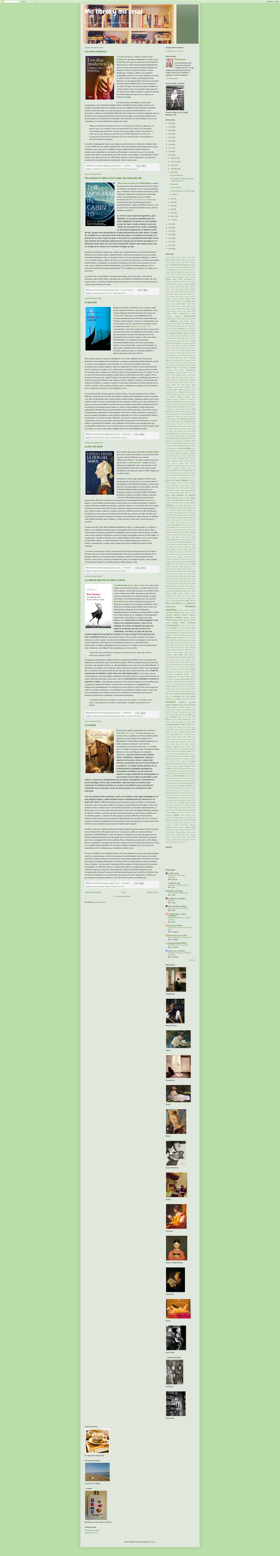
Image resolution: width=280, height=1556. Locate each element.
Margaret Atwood (184, 647)
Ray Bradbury (185, 759)
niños (190, 714)
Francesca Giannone (177, 461)
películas (192, 744)
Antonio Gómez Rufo (183, 306)
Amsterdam (187, 279)
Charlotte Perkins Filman (177, 353)
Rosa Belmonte (190, 776)
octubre (173, 165)
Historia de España (125, 169)
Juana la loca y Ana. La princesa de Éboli (180, 928)
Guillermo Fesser (176, 483)
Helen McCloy (180, 488)
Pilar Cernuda (176, 754)
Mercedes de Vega (171, 684)
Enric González (170, 436)
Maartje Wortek (190, 635)
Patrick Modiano (177, 737)
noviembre (174, 161)
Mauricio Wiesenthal (174, 679)
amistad (168, 279)
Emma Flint (182, 431)
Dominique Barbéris (172, 399)
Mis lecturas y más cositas (177, 935)
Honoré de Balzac (184, 498)
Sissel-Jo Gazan (184, 798)
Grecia (179, 478)
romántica (181, 775)
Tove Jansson (181, 820)
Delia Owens (175, 392)
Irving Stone (178, 508)
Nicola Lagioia (174, 712)
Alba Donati (185, 262)
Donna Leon (96, 437)
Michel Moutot (190, 686)
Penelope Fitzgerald (172, 746)
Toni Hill (174, 817)
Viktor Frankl (191, 832)
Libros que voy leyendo (176, 950)
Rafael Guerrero (180, 756)
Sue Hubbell (169, 808)
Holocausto (175, 498)
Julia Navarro (179, 574)
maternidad (178, 674)
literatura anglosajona (99, 293)
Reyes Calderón (185, 766)
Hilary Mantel (171, 495)
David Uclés (187, 390)
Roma (176, 775)
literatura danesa (190, 612)
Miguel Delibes (190, 691)
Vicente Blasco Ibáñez (172, 830)
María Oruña (187, 657)
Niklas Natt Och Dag (181, 714)
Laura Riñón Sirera (179, 596)
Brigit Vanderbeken (189, 331)
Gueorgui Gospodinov (188, 478)
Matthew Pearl (185, 677)
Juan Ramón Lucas (181, 571)
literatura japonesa (183, 620)
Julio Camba (191, 579)
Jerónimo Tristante (189, 532)
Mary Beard (181, 669)
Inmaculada (181, 59)
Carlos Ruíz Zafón (179, 338)
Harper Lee (177, 485)
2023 (170, 134)
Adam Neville (176, 257)
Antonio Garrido (170, 306)
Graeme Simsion (171, 478)
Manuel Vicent (179, 642)
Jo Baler (174, 542)
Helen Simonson (170, 490)
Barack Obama (176, 319)
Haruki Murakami (186, 485)
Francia (168, 463)
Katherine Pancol (176, 588)
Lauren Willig (190, 596)
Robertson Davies (176, 773)
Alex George (175, 267)
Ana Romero (180, 284)
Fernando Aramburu (188, 453)
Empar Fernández (183, 434)
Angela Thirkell (190, 289)
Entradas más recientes (93, 892)
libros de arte (190, 600)
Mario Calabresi (175, 662)
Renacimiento (175, 763)
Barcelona (173, 321)
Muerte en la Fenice (139, 326)
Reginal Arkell (185, 761)
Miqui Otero (169, 696)
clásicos (187, 365)
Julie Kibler (175, 579)
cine (176, 363)
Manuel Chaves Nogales (188, 640)
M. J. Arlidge (174, 635)
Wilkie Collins (181, 837)
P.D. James (175, 729)
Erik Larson (192, 438)
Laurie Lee (178, 598)
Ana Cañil (182, 282)
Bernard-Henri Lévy (179, 326)
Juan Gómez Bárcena (179, 564)
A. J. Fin (168, 257)
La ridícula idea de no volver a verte (105, 580)
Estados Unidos (190, 441)
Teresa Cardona (171, 812)
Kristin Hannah (171, 593)
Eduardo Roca (176, 414)
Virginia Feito (170, 835)
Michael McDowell (172, 686)
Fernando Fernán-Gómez (173, 456)
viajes (193, 827)
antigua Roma (190, 301)
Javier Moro (184, 525)
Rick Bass (192, 768)
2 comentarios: (128, 166)
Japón (185, 520)
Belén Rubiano (184, 321)
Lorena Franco (182, 628)
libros (183, 601)
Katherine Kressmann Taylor (180, 586)
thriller (176, 815)
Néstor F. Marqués (176, 710)
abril (172, 209)
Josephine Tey (170, 559)
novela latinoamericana (178, 722)
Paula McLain (176, 742)
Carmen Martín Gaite (182, 341)
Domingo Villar (190, 397)
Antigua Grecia (180, 301)
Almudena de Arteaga (182, 272)
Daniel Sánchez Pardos (181, 382)
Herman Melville (180, 493)
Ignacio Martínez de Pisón (181, 500)
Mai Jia (187, 638)
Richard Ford (175, 768)
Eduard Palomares (185, 412)
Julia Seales (188, 574)
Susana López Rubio (179, 808)
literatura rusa (184, 625)
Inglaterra (170, 505)
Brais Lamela (179, 331)
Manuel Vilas (188, 642)
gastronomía (188, 470)
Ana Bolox (175, 282)
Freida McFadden (179, 466)
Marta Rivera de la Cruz (173, 667)
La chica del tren (138, 199)
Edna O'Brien (175, 412)
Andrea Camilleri (189, 284)
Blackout (171, 900)
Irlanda (172, 508)
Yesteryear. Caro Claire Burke (178, 908)
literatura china (179, 612)
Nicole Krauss (183, 712)
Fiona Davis (174, 458)
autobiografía (96, 716)
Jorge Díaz (192, 549)
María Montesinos (176, 657)
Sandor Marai (185, 783)
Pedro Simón (184, 744)
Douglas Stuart (176, 407)
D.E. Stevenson (180, 380)
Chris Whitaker (184, 358)
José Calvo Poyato (187, 552)
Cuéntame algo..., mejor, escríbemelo (177, 915)
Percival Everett (186, 746)
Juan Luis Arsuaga (175, 569)
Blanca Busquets (190, 328)
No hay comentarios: (127, 290)
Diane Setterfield (175, 394)
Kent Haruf (183, 591)
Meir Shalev (182, 682)
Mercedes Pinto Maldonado (186, 684)
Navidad (181, 707)
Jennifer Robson (177, 532)
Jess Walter (169, 535)
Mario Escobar (185, 662)
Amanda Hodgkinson (172, 277)
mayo (172, 205)
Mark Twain (174, 664)
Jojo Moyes (187, 547)
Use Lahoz (192, 822)
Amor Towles (177, 279)
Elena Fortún (176, 416)
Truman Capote (177, 822)
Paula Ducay (188, 739)
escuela (173, 441)
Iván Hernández (181, 513)
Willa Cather (191, 837)
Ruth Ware (122, 293)
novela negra (191, 722)
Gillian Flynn (182, 475)
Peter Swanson (183, 749)
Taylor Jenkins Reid (184, 810)
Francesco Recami (189, 461)
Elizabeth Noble (170, 421)
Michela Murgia (170, 689)
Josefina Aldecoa (176, 557)
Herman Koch (170, 493)
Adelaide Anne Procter (188, 257)
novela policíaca (116, 437)
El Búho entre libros (175, 891)
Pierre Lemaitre (186, 751)
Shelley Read (178, 793)
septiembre (174, 168)
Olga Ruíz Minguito (176, 727)
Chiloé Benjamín (182, 355)
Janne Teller (179, 520)
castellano (192, 345)
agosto (172, 172)
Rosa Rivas (178, 778)
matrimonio (169, 677)
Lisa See (184, 603)
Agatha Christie (176, 260)
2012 (170, 238)
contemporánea (190, 370)
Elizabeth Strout (190, 421)
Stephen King (184, 803)
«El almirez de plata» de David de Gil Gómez (179, 954)
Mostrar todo (191, 960)
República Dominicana (188, 764)
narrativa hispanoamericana (186, 705)
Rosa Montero (138, 716)
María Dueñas (178, 655)
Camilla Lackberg (176, 333)
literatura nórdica (178, 622)
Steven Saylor (183, 805)
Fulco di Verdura (190, 466)
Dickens (183, 394)
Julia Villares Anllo (177, 576)
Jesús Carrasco (185, 537)
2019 (170, 148)
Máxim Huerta (185, 679)
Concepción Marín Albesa (175, 370)
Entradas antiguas (152, 892)
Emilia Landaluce (174, 429)
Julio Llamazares (171, 581)
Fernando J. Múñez (185, 456)
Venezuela (181, 827)
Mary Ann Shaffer (171, 669)
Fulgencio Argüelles (172, 468)
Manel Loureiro (176, 640)
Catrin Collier (170, 348)
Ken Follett (175, 591)
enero (172, 219)
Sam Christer (177, 783)
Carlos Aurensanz (171, 336)
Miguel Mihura (170, 694)
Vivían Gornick (190, 835)
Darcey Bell (176, 385)
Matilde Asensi (190, 674)
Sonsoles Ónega (176, 800)
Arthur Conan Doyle (184, 311)
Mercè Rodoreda (190, 682)
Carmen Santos (185, 343)
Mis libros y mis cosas (114, 11)
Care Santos (191, 333)
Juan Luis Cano (187, 569)
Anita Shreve (191, 292)
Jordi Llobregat (184, 549)
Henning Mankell (190, 490)
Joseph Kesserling (189, 557)
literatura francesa (188, 615)
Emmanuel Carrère (172, 433)
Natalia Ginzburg (172, 707)
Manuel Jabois (170, 642)
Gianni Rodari (173, 475)
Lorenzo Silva (190, 628)
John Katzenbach (178, 547)
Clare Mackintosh (179, 365)
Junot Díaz (188, 581)
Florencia (181, 458)
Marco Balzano (174, 645)
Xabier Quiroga (174, 842)
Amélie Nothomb (190, 277)
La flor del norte (94, 446)
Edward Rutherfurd (185, 414)
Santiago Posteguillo (185, 785)
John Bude (169, 547)
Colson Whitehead (182, 368)
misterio (109, 293)
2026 (170, 123)
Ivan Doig (173, 513)
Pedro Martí (175, 744)
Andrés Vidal (170, 289)
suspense (189, 807)
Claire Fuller (182, 363)
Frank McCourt (190, 463)
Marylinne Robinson (189, 672)
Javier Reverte (170, 527)
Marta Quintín (191, 664)
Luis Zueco (120, 886)
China (177, 358)
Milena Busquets (190, 694)
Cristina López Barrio (188, 375)
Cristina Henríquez (176, 375)
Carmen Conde (170, 341)
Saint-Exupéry (191, 781)
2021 (170, 141)
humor (193, 497)
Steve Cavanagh (174, 805)
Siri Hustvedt (175, 798)
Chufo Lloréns (170, 363)
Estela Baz (169, 443)
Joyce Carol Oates (187, 559)
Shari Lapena (170, 793)
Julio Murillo (180, 581)
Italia (102, 437)
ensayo (193, 436)
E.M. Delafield (186, 409)
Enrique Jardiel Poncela (183, 436)
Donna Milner (187, 402)
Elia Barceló (185, 416)
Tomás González (186, 815)
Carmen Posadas (175, 343)
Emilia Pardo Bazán (185, 429)
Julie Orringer (183, 579)
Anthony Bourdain (178, 299)
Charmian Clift (190, 353)
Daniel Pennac (170, 382)
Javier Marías (176, 525)
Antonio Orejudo (190, 309)
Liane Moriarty (176, 601)
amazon (181, 277)
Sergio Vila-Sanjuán (184, 790)
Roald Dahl (169, 771)
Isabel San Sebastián (176, 510)
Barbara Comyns (185, 319)
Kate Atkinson (179, 583)
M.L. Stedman (182, 635)
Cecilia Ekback (179, 348)
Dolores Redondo (177, 397)
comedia (192, 367)
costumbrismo (96, 169)
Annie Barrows (184, 296)
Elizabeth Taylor (171, 424)
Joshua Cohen (178, 559)
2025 (170, 127)
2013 (170, 234)
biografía (104, 716)
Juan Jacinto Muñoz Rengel (179, 566)
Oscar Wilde (186, 727)
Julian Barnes (187, 576)
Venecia (124, 437)
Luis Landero (180, 633)
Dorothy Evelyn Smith (183, 404)
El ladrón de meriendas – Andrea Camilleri (179, 918)
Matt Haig (177, 677)
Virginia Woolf (180, 835)
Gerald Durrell (174, 473)
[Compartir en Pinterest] (145, 166)
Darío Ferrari (185, 385)
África (168, 260)
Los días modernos (95, 51)
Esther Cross (187, 443)
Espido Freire (96, 571)
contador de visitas (91, 1532)
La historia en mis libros (177, 898)
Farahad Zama (173, 451)
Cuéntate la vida (174, 883)
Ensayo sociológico (182, 438)
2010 (170, 245)
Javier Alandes (170, 522)
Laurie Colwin (170, 598)
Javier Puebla (191, 525)
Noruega (174, 719)
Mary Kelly (179, 672)
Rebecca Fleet (175, 761)
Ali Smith (177, 269)
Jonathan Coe (175, 549)
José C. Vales (177, 552)
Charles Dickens (185, 350)
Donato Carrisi (170, 402)
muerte (174, 699)
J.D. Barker (169, 515)
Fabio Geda (169, 448)
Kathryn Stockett (186, 588)
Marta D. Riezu (182, 664)
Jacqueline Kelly (170, 518)
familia (181, 448)
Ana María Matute (171, 284)
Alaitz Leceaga (176, 262)
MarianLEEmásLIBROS (177, 943)
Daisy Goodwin (190, 380)
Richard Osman (184, 768)
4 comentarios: (126, 434)
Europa (173, 446)
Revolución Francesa (172, 766)
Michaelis (182, 686)
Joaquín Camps (174, 544)
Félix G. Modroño (175, 453)
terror (188, 812)
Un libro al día (173, 873)
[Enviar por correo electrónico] (137, 166)
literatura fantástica (173, 615)
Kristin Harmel (184, 593)
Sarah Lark (172, 788)
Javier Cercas (180, 522)
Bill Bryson (173, 328)
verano (188, 827)
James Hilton (180, 518)
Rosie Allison (173, 781)
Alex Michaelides (184, 267)
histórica (168, 498)
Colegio (173, 367)
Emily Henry (173, 431)
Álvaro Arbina (175, 274)
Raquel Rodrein (175, 759)
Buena (167, 333)
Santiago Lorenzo (174, 786)
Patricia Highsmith (184, 734)
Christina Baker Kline (177, 360)
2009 (170, 248)
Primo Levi (188, 754)
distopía (188, 394)
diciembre (174, 158)
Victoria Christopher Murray (178, 832)
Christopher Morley (189, 360)
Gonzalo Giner (191, 475)
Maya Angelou (174, 682)
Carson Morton (175, 345)
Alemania (185, 265)
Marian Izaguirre (175, 660)
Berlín (188, 323)
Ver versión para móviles (121, 896)
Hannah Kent (169, 485)
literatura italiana (171, 620)
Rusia (178, 781)
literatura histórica (120, 571)
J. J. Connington (190, 513)
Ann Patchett (169, 294)
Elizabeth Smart (180, 421)
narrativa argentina (187, 702)
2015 (170, 227)
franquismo (169, 465)
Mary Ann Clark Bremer (188, 667)
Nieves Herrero (170, 714)
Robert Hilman (177, 771)
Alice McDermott (186, 269)
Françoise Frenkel (177, 463)
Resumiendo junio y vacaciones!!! (179, 937)
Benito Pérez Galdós (178, 323)
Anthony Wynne (170, 301)
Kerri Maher (191, 591)
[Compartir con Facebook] (143, 166)
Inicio (124, 892)
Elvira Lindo (187, 426)
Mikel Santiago (179, 694)
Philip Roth (177, 751)
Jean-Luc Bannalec (175, 530)
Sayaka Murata (191, 788)
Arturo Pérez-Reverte (181, 313)
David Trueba (177, 389)
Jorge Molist (169, 552)
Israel (185, 510)
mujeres (123, 716)
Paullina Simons (186, 742)
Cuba (172, 380)
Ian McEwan (169, 500)
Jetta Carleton (180, 539)
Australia (178, 316)
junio (172, 202)
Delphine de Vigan (185, 392)
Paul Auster (187, 737)
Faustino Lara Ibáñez (184, 451)
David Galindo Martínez (182, 387)
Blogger (152, 1541)
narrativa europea (172, 704)
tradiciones (169, 822)
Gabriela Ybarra (185, 468)
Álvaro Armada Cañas (188, 274)
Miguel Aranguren (181, 691)
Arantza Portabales (171, 311)
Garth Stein (181, 470)
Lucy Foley (188, 630)
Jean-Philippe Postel (187, 530)
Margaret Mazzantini (178, 650)
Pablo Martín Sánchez (184, 729)
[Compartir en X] (141, 166)
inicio (176, 505)
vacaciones (169, 825)
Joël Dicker (184, 544)
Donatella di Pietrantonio (187, 399)
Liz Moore (192, 625)
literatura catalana (183, 610)
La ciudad (90, 725)
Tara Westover (174, 810)
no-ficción (130, 716)
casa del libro (184, 345)
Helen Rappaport (190, 488)
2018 (170, 151)
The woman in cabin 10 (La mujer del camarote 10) (113, 178)
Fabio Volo (175, 448)
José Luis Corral (180, 554)
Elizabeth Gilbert (175, 419)
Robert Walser (186, 771)
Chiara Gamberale (171, 355)
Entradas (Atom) (100, 902)
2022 (170, 137)
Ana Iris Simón (190, 282)
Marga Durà (174, 647)
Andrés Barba (180, 287)
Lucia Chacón (170, 630)
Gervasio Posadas (183, 473)
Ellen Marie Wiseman (178, 426)
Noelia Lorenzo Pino (184, 717)
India (181, 503)
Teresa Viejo (181, 812)
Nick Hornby (186, 710)
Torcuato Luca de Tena (185, 818)
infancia (192, 502)
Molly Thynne (185, 696)
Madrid (168, 637)
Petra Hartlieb (191, 749)
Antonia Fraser (190, 304)
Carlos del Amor (182, 336)
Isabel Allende (186, 508)
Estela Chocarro (178, 443)
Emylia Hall (191, 434)
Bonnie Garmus (170, 331)
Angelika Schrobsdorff (180, 292)
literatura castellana (108, 571)
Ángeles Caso (170, 292)
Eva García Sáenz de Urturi (186, 446)
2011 (170, 241)
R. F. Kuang (172, 756)
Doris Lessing (173, 404)
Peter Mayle (174, 749)
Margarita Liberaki (171, 652)
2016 (170, 224)
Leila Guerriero (187, 598)
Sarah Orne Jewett (181, 788)
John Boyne (191, 544)
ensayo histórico (171, 438)
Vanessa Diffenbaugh (181, 825)
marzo (172, 212)
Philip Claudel (170, 751)
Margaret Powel (190, 650)
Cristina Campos (181, 372)
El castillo (131, 733)
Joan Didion (187, 542)
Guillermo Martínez (189, 483)
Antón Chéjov (181, 304)
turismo (185, 822)
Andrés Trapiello (190, 287)
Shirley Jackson (187, 793)
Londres (174, 628)
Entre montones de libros (177, 906)
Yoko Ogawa (182, 842)
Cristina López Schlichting (110, 169)
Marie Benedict (186, 660)
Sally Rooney (169, 783)
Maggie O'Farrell (178, 637)
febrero (173, 216)
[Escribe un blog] (139, 166)
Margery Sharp (183, 652)
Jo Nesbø (180, 542)
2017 (170, 155)
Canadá (185, 333)
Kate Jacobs (188, 583)
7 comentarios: (127, 713)
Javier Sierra (188, 527)
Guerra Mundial (182, 480)
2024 (170, 130)
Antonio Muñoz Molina (178, 309)
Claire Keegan (191, 363)
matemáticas (169, 674)
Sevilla (193, 790)
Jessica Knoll (187, 535)
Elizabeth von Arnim (185, 424)
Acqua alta (91, 302)
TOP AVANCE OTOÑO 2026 (178, 893)
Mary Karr (173, 672)
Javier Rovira (180, 527)
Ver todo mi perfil (172, 78)
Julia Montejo (170, 574)
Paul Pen (173, 739)
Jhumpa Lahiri (189, 539)
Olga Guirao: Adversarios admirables (176, 876)
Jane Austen (188, 517)
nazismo (188, 707)
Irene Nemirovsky (185, 505)
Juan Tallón (191, 571)
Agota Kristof (186, 260)
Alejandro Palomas (176, 265)
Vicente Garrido (184, 830)
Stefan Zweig (185, 800)
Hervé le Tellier (190, 493)
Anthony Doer (190, 299)
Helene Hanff (180, 490)
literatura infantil (189, 617)
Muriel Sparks (186, 699)
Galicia (174, 470)
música (193, 699)
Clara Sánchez (170, 365)
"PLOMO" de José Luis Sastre (178, 945)
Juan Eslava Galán (182, 562)
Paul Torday (179, 739)
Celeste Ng (188, 348)
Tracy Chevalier (190, 820)
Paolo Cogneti (170, 734)
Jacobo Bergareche (189, 515)
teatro (193, 810)
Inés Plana (186, 503)
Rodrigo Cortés (186, 773)
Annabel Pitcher (178, 294)
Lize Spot (168, 628)
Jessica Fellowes (178, 535)
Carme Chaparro (190, 338)
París (176, 734)
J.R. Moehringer (179, 515)
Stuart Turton (191, 805)
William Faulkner (171, 840)
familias (187, 448)
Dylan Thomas (189, 407)
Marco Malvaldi (185, 645)
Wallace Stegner (171, 837)
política (182, 754)
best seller (188, 326)
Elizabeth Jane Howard (188, 419)
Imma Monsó (175, 503)
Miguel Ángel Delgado (183, 689)
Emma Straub (191, 431)
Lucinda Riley (179, 630)
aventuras (169, 319)
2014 (170, 231)
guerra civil (170, 480)
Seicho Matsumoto (171, 790)
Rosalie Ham (186, 778)
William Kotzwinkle (183, 840)
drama (183, 407)
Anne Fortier (188, 294)
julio (172, 198)
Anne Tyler (174, 296)
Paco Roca (174, 732)
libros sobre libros (173, 603)
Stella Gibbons (173, 803)
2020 (170, 144)
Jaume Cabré (191, 520)
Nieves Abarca (191, 712)
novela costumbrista (183, 719)
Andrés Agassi (170, 287)
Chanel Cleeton (175, 350)
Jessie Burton (175, 537)
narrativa (135, 169)
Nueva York (186, 724)
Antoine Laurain (170, 304)
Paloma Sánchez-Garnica (187, 732)
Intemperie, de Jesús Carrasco (178, 885)
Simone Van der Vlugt (177, 795)
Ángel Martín (179, 289)
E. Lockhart (176, 409)
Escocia (168, 441)
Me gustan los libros (175, 925)
